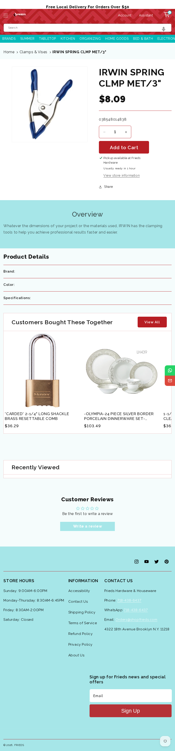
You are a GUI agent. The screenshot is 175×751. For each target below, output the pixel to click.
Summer (27, 38)
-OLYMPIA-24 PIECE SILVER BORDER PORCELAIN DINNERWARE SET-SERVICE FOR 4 (119, 416)
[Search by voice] (165, 30)
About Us (76, 655)
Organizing (90, 38)
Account (125, 15)
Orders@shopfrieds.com (136, 620)
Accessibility (79, 591)
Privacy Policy (80, 644)
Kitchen (68, 38)
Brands (9, 38)
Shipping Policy (81, 612)
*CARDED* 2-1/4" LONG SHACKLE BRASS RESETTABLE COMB (37, 416)
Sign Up (130, 711)
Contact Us (78, 602)
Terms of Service (82, 623)
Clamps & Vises (33, 52)
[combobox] (87, 28)
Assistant (146, 15)
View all (152, 322)
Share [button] (108, 186)
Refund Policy (80, 634)
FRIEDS (19, 745)
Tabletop (47, 38)
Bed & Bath (143, 38)
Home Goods (117, 38)
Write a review (87, 526)
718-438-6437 (129, 600)
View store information (121, 175)
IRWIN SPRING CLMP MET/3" (79, 52)
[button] (6, 16)
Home (8, 52)
